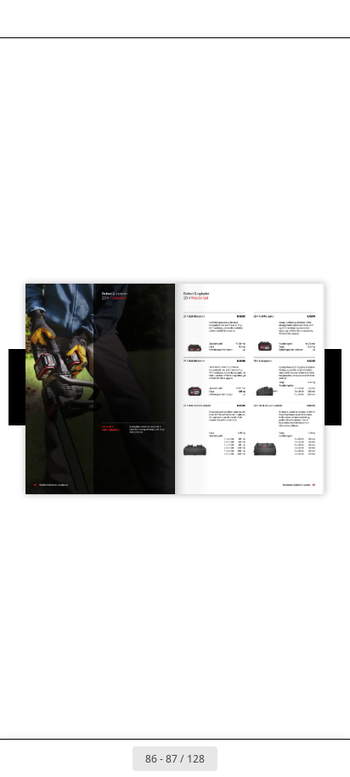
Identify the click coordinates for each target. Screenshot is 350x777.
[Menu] (23, 18)
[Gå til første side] (76, 758)
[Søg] (61, 18)
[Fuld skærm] (326, 18)
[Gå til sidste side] (273, 758)
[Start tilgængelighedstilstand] (98, 18)
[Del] (289, 18)
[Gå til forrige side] (114, 758)
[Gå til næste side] (236, 758)
